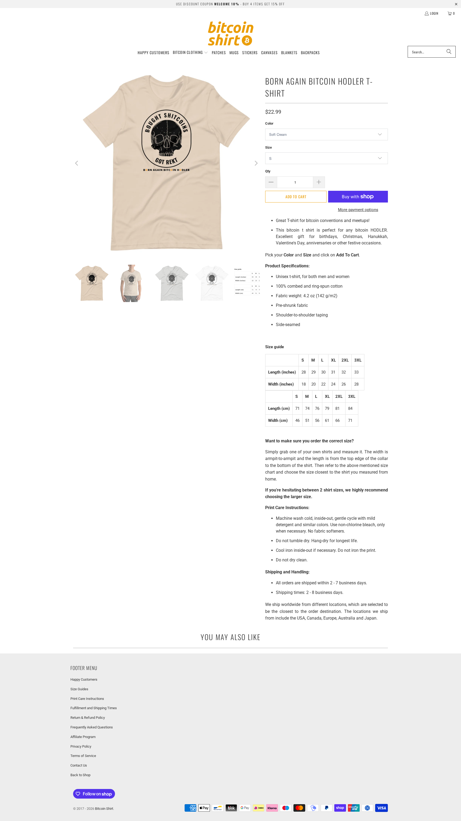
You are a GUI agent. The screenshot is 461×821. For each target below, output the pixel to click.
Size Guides (79, 689)
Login (434, 13)
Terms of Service (83, 756)
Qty (268, 171)
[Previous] (77, 163)
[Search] (449, 52)
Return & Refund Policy (87, 718)
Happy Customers (83, 679)
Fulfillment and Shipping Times (93, 708)
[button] (190, 52)
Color (269, 123)
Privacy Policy (80, 746)
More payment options (358, 209)
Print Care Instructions (87, 699)
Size (268, 147)
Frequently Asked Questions (91, 727)
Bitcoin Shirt (104, 809)
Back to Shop (80, 775)
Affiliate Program (83, 737)
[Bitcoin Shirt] (230, 33)
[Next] (256, 163)
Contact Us (78, 765)
